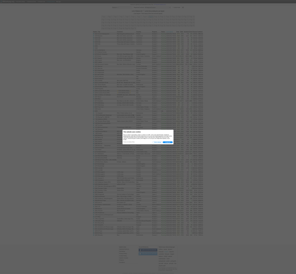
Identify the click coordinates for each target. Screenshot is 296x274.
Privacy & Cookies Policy (129, 141)
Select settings (157, 142)
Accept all (167, 142)
